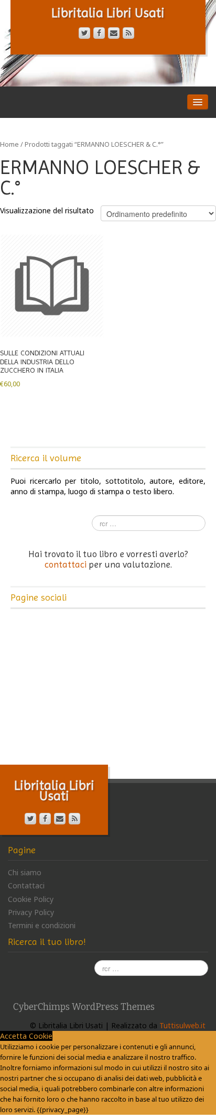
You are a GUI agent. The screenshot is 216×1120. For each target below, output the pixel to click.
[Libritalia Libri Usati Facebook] (99, 33)
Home (9, 144)
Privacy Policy (31, 912)
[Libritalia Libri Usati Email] (114, 33)
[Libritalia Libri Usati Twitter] (84, 33)
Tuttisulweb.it (182, 1025)
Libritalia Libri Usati (108, 12)
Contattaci (26, 885)
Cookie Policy (30, 899)
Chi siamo (24, 872)
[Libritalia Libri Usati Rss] (128, 33)
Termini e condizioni (41, 925)
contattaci (66, 564)
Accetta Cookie (26, 1036)
